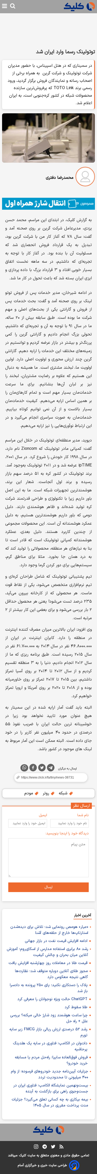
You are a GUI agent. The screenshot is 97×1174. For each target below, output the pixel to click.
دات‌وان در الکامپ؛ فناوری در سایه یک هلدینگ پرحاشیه (50, 1046)
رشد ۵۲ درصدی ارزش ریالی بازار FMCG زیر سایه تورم (48, 1032)
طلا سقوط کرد (76, 1007)
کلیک (22, 1155)
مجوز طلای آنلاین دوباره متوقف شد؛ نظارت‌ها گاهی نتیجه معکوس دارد (51, 974)
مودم (29, 793)
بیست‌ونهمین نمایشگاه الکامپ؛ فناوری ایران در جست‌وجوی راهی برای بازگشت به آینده (50, 1088)
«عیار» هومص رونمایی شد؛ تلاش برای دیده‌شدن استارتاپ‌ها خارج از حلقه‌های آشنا (49, 930)
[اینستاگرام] (36, 1147)
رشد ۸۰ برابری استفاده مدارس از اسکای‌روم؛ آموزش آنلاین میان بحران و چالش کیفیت (47, 952)
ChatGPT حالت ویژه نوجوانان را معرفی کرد (52, 999)
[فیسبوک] (33, 769)
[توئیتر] (42, 769)
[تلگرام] (51, 769)
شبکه (64, 793)
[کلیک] (79, 6)
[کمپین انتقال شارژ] (48, 204)
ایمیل (43, 815)
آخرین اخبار (82, 915)
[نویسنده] (85, 177)
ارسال (48, 887)
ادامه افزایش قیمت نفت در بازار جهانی (56, 941)
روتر (46, 793)
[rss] (61, 1147)
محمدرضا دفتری (59, 178)
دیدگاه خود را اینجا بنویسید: (67, 833)
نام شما (83, 815)
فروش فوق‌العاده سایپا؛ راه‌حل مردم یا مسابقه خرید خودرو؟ (51, 1060)
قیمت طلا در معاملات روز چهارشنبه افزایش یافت (48, 963)
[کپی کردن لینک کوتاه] (48, 777)
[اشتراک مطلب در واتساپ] (24, 767)
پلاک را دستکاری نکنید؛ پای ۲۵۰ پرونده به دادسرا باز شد (49, 988)
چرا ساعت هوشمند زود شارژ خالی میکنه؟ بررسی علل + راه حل (49, 1018)
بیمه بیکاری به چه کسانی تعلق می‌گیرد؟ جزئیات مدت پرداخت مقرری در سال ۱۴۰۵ (50, 1103)
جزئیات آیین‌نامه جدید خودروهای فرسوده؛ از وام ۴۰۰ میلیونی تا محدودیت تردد (49, 1074)
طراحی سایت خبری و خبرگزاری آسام (42, 1165)
